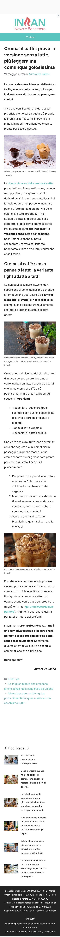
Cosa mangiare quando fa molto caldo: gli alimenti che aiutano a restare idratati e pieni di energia (33, 779)
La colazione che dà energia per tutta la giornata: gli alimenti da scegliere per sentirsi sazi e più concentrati (33, 802)
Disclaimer (50, 931)
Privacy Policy (36, 931)
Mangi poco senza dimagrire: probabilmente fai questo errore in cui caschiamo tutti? (27, 698)
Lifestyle (13, 679)
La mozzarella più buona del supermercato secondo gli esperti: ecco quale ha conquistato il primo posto (33, 868)
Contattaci (51, 910)
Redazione (22, 931)
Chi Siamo (9, 931)
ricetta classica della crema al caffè (30, 183)
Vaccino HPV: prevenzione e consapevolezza (29, 759)
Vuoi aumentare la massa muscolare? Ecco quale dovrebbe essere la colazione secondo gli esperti (34, 825)
